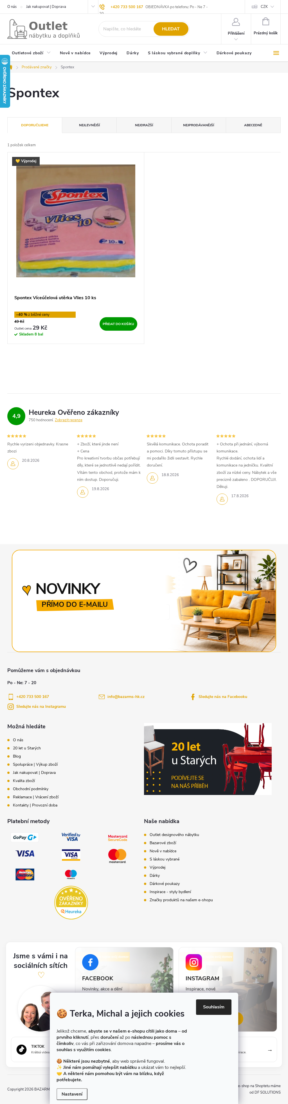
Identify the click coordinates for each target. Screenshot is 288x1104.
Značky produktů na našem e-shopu (181, 900)
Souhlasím (213, 1007)
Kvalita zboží (24, 781)
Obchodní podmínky (30, 789)
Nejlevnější (89, 125)
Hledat (171, 29)
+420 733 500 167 (127, 7)
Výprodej (157, 867)
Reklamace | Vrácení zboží (35, 797)
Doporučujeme (34, 125)
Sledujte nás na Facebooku (223, 696)
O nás (12, 6)
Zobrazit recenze (68, 420)
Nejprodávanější (198, 125)
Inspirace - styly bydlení (170, 892)
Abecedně (253, 125)
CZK (264, 6)
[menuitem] (31, 53)
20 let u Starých (27, 748)
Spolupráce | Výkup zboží (35, 764)
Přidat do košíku (118, 324)
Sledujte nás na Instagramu (41, 706)
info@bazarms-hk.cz (126, 696)
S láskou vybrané (164, 859)
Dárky (155, 875)
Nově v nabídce (163, 851)
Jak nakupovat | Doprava (46, 6)
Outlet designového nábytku (174, 835)
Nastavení (72, 1094)
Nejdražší (144, 125)
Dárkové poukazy (165, 884)
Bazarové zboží (163, 843)
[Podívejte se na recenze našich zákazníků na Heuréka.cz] (71, 903)
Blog (17, 756)
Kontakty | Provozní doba (35, 805)
